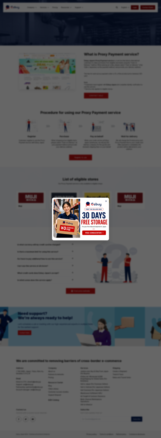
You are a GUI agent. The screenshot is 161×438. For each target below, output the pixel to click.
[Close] (105, 201)
